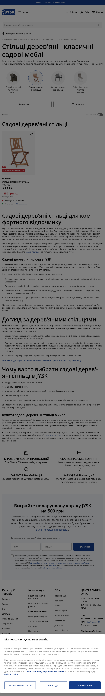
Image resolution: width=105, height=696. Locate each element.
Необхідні (53, 685)
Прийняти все (85, 685)
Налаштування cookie (19, 685)
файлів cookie (11, 674)
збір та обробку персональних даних (45, 671)
